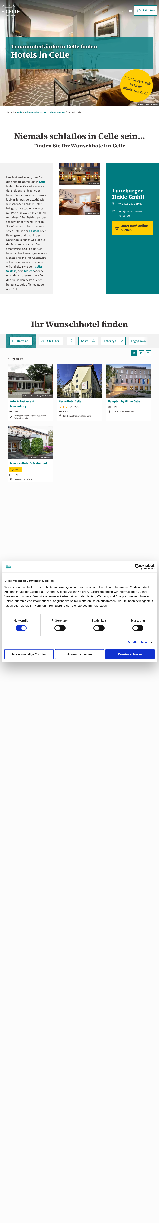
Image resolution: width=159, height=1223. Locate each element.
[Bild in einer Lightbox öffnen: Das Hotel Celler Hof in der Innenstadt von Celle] (79, 174)
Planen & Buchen (57, 112)
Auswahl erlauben (79, 654)
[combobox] (71, 341)
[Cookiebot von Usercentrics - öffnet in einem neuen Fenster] (138, 567)
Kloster (29, 271)
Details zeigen (137, 642)
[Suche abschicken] (71, 341)
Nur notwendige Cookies (29, 654)
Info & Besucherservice (35, 112)
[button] (51, 341)
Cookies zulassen (130, 654)
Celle (19, 112)
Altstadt (34, 231)
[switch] (60, 628)
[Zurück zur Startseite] (11, 10)
